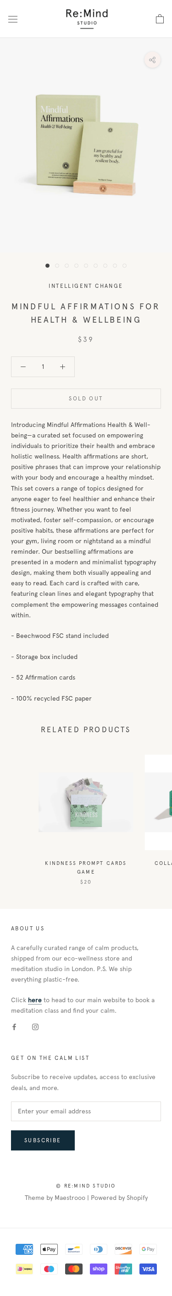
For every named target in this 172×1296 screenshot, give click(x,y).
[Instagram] (35, 1026)
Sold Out (86, 398)
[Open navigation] (12, 19)
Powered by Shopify (119, 1198)
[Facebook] (14, 1026)
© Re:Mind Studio (86, 1186)
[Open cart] (160, 19)
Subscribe (42, 1140)
